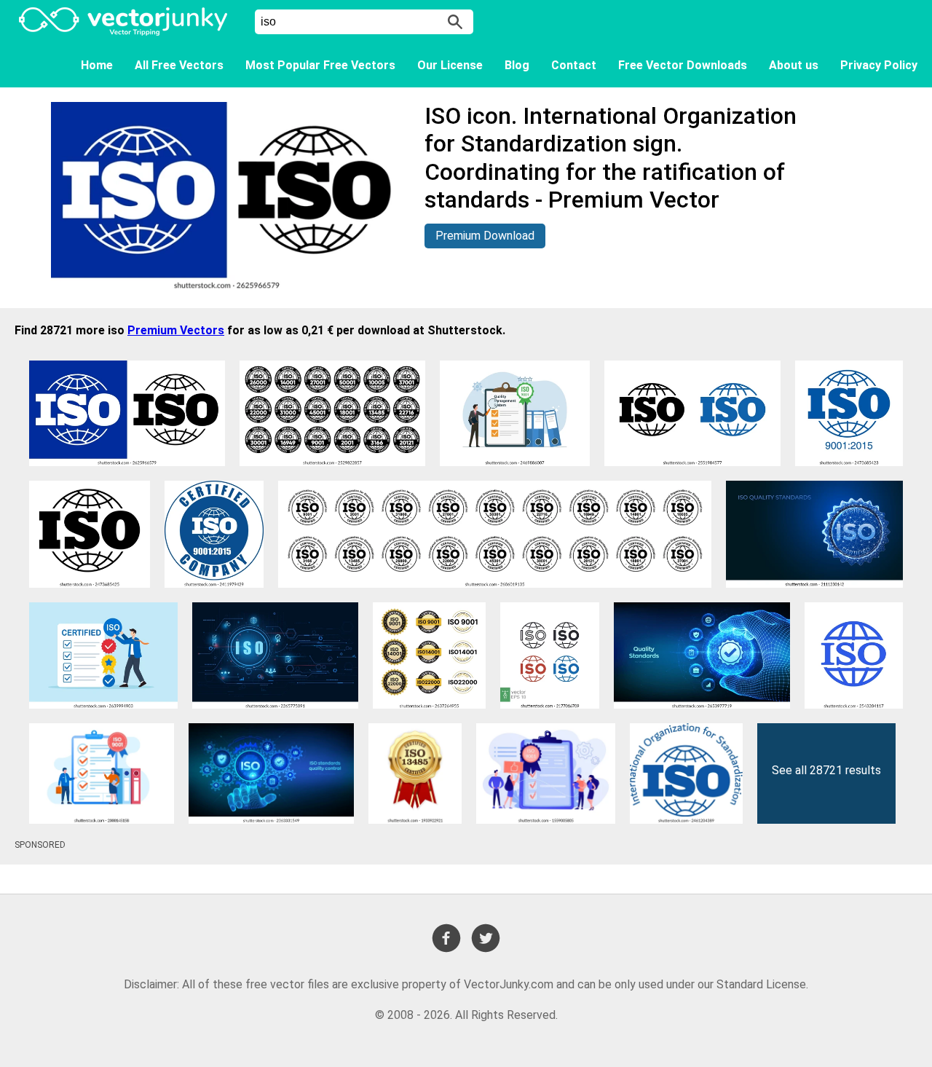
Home (97, 65)
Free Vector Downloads (682, 65)
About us (793, 65)
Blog (517, 65)
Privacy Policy (878, 65)
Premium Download (484, 236)
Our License (450, 65)
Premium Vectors (175, 330)
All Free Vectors (179, 65)
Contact (573, 65)
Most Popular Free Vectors (320, 65)
